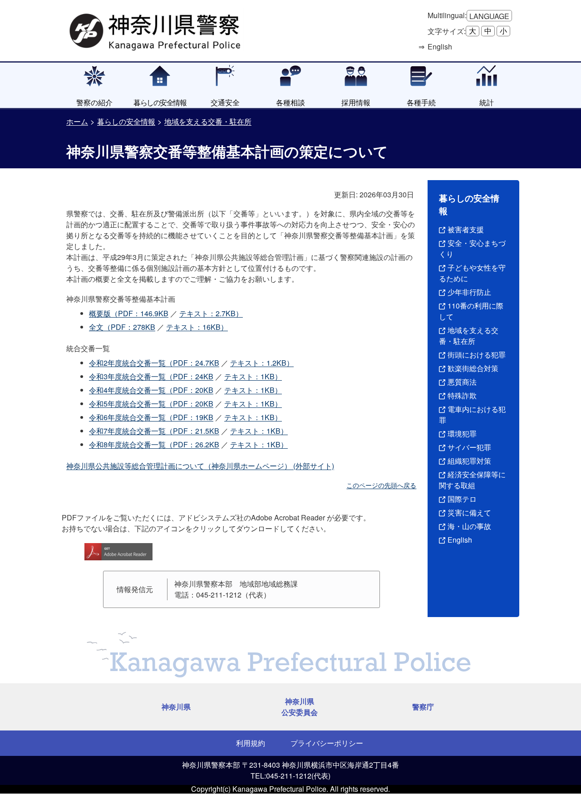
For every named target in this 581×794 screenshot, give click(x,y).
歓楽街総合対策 (473, 368)
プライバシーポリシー (326, 743)
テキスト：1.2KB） (262, 363)
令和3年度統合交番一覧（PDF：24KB (151, 376)
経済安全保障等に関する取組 (472, 479)
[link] (156, 29)
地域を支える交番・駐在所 (207, 121)
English (460, 539)
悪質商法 (462, 382)
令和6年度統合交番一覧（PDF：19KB (151, 417)
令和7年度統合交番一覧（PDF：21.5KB (154, 431)
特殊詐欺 (462, 395)
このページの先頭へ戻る (381, 485)
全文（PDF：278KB (122, 327)
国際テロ (462, 499)
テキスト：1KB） (253, 376)
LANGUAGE (489, 16)
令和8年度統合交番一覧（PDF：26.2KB (154, 444)
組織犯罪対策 (469, 461)
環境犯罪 (462, 433)
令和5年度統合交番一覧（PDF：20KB (151, 403)
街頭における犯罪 (477, 354)
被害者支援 (466, 229)
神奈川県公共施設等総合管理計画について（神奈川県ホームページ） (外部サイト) (200, 466)
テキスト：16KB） (197, 327)
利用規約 (250, 743)
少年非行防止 (469, 292)
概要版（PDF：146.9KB (128, 313)
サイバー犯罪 (469, 447)
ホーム (77, 121)
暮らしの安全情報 (126, 121)
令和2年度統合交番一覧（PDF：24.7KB (154, 363)
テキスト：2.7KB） (211, 313)
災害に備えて (469, 512)
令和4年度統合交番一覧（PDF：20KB (151, 390)
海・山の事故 (469, 526)
